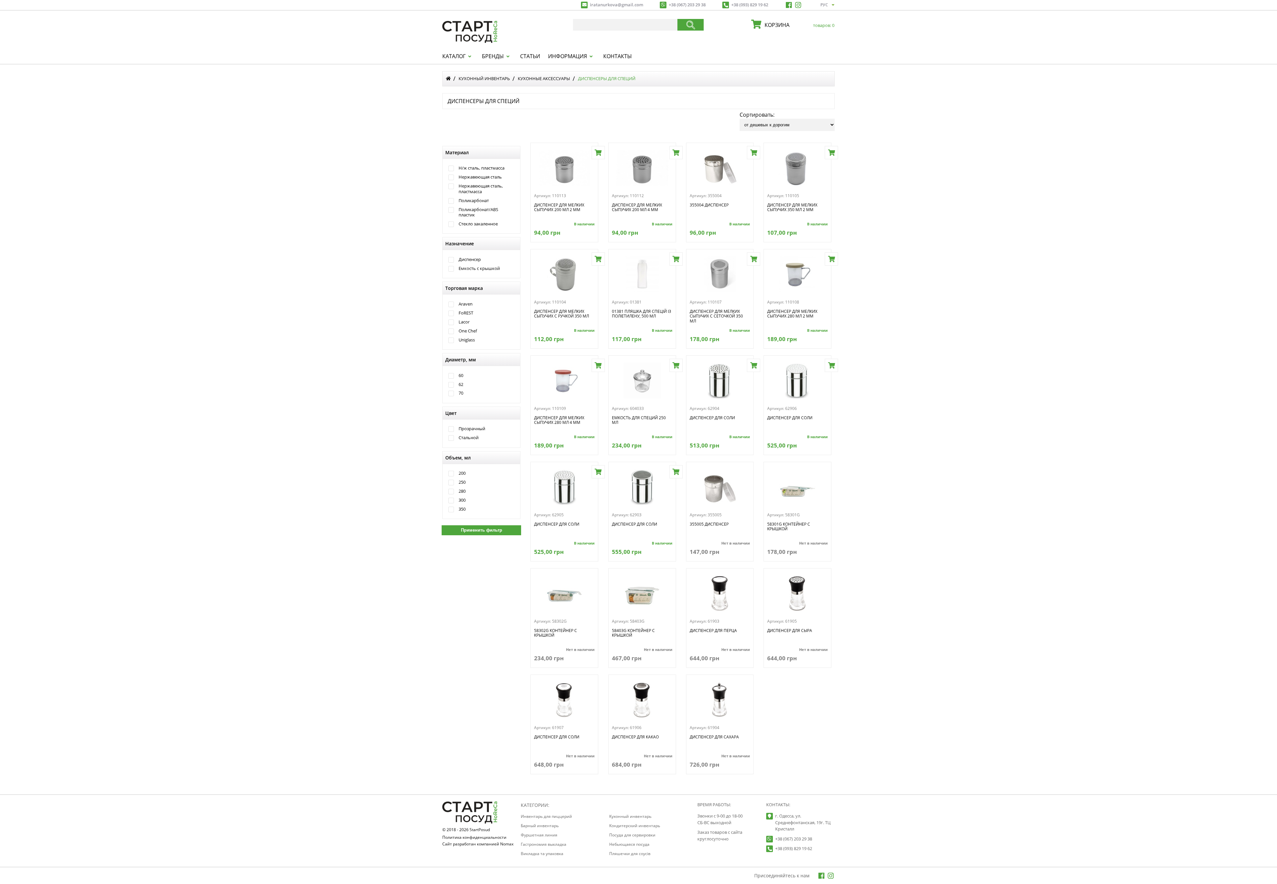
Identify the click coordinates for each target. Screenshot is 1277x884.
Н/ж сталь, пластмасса (481, 168)
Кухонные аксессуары (544, 78)
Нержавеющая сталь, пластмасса (481, 188)
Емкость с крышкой (479, 268)
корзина (798, 25)
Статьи (530, 56)
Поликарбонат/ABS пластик (478, 212)
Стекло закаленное (478, 224)
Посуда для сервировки (632, 835)
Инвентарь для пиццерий (546, 816)
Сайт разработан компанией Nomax (477, 844)
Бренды (493, 56)
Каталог (454, 56)
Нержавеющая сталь (480, 177)
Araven (466, 304)
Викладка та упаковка (542, 853)
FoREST (466, 313)
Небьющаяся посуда (629, 844)
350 (462, 509)
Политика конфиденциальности (474, 837)
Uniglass (467, 340)
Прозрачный (472, 429)
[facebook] (788, 5)
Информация (567, 56)
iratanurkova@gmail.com (616, 5)
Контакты (617, 56)
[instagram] (798, 5)
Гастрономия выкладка (543, 844)
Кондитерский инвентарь (634, 825)
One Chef (468, 331)
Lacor (464, 322)
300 (462, 500)
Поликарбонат (474, 200)
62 (461, 384)
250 (462, 482)
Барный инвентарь (540, 825)
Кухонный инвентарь (484, 78)
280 (462, 491)
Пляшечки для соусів (629, 853)
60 (461, 375)
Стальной (469, 438)
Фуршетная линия (539, 835)
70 (461, 393)
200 (462, 473)
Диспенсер (470, 259)
